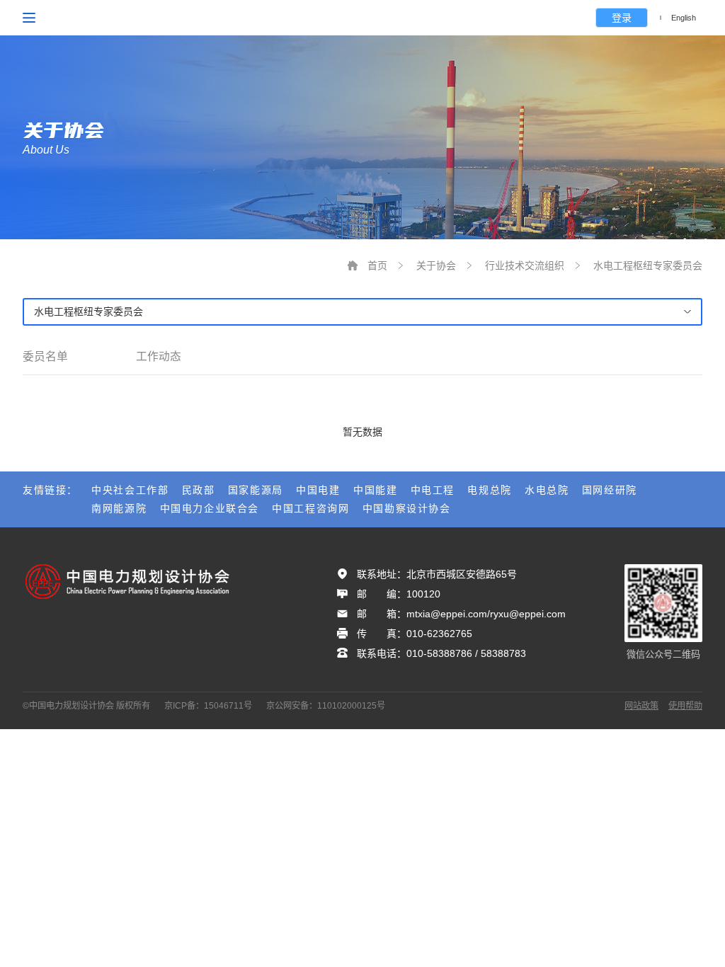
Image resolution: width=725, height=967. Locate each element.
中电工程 (433, 490)
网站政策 (641, 706)
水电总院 (547, 490)
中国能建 (375, 490)
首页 (377, 265)
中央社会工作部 (130, 490)
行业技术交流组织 (524, 265)
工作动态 (158, 356)
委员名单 (45, 356)
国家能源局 (255, 490)
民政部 (198, 490)
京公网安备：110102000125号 (325, 706)
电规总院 (489, 490)
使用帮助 (685, 706)
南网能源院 (119, 508)
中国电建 (318, 490)
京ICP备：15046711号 (208, 706)
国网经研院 (609, 490)
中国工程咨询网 (310, 508)
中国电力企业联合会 (209, 508)
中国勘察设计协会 (406, 508)
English (683, 17)
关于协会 (436, 265)
